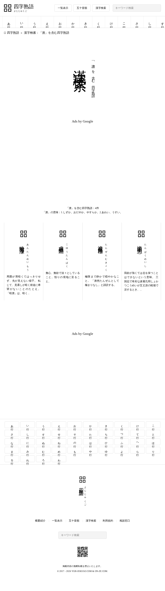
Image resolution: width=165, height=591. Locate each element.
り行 (153, 450)
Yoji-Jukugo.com (82, 571)
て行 (137, 433)
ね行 (59, 441)
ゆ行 (106, 450)
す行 (43, 433)
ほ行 (153, 441)
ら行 (137, 450)
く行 (98, 22)
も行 (74, 450)
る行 (11, 458)
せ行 (59, 433)
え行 (47, 22)
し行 (150, 22)
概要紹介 (40, 520)
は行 (90, 441)
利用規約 (108, 520)
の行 (74, 441)
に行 (27, 441)
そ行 (74, 433)
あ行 (8, 22)
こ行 (124, 22)
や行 (90, 450)
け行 (111, 22)
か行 (73, 22)
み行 (27, 450)
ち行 (106, 433)
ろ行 (43, 458)
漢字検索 (101, 7)
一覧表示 (63, 7)
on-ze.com (101, 571)
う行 (34, 22)
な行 (11, 441)
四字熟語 (24, 6)
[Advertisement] (43, 155)
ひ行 (106, 441)
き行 (85, 22)
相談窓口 (125, 520)
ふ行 (121, 441)
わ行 (59, 458)
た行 (90, 433)
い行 (21, 22)
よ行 (121, 450)
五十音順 (82, 7)
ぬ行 (43, 441)
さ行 (137, 22)
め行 (59, 450)
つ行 (121, 433)
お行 (60, 22)
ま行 (11, 450)
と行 (153, 433)
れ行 (27, 458)
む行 (43, 450)
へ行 (137, 441)
